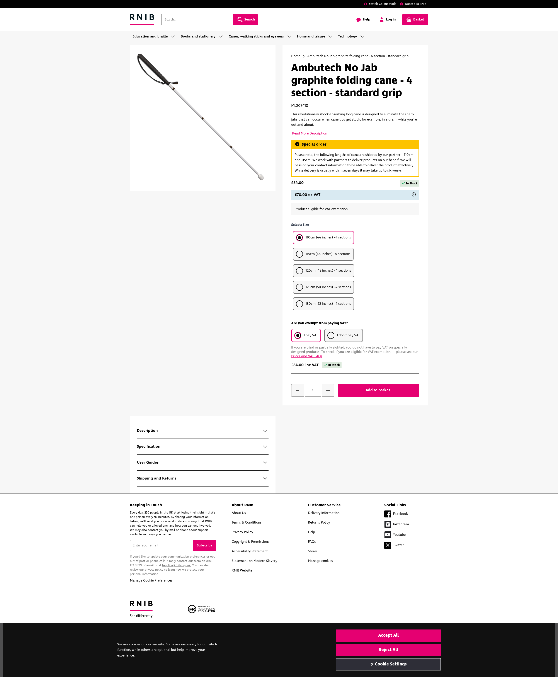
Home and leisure (311, 36)
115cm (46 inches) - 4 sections (328, 254)
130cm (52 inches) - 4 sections (328, 303)
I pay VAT (311, 335)
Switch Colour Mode (382, 4)
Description (147, 430)
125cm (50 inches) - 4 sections (328, 287)
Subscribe (204, 545)
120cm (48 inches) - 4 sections (328, 270)
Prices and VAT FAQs (306, 356)
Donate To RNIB (415, 4)
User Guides (148, 462)
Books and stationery (198, 36)
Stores (313, 551)
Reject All (388, 650)
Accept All (388, 635)
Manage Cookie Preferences (151, 580)
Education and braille (150, 36)
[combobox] (197, 19)
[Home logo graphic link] (142, 19)
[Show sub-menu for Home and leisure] (331, 36)
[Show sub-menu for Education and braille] (174, 36)
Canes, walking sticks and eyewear (256, 36)
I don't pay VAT (348, 335)
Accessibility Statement (250, 551)
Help (311, 532)
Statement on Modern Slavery (254, 561)
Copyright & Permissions (250, 541)
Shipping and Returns (156, 478)
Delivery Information (324, 513)
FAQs (312, 541)
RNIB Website (242, 570)
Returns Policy (319, 522)
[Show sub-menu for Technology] (363, 36)
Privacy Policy (242, 532)
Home (295, 56)
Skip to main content (23, 6)
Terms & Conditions (247, 522)
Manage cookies (320, 561)
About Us (239, 513)
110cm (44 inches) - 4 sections (328, 237)
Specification (148, 446)
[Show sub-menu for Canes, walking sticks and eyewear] (290, 36)
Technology (347, 36)
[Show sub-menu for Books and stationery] (222, 36)
